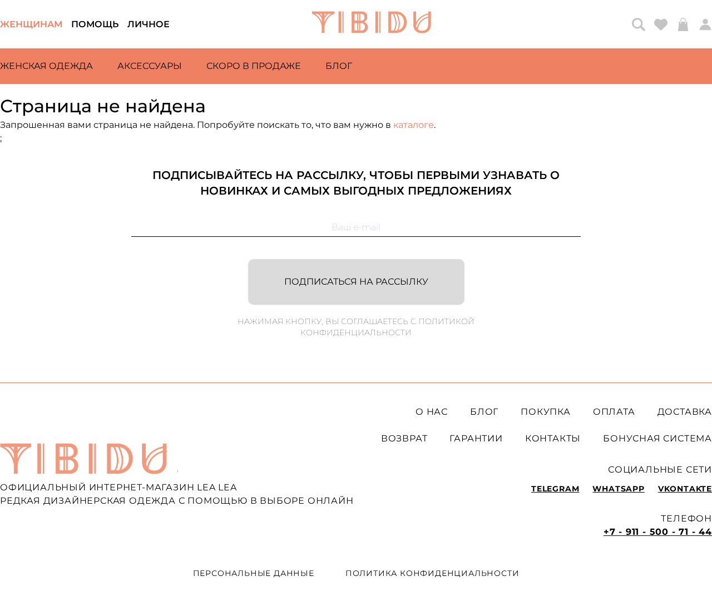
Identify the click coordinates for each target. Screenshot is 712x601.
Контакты (553, 438)
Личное (148, 24)
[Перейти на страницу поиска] (638, 24)
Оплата (614, 411)
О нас (432, 411)
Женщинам (31, 24)
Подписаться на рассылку (356, 281)
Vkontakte (685, 489)
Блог (338, 66)
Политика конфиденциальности (432, 573)
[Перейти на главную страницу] (375, 24)
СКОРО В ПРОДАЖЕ (253, 66)
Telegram (555, 489)
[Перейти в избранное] (661, 24)
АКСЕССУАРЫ (149, 66)
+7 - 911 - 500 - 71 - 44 (658, 532)
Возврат (404, 438)
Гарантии (475, 438)
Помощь (94, 24)
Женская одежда (46, 66)
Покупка (546, 411)
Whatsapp (618, 489)
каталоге (413, 125)
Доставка (684, 411)
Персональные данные (253, 573)
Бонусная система (657, 438)
